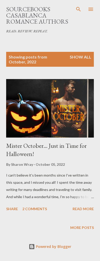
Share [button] (12, 209)
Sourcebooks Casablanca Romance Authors (37, 15)
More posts (82, 227)
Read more (83, 209)
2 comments (34, 209)
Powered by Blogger (53, 246)
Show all (80, 56)
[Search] (78, 9)
